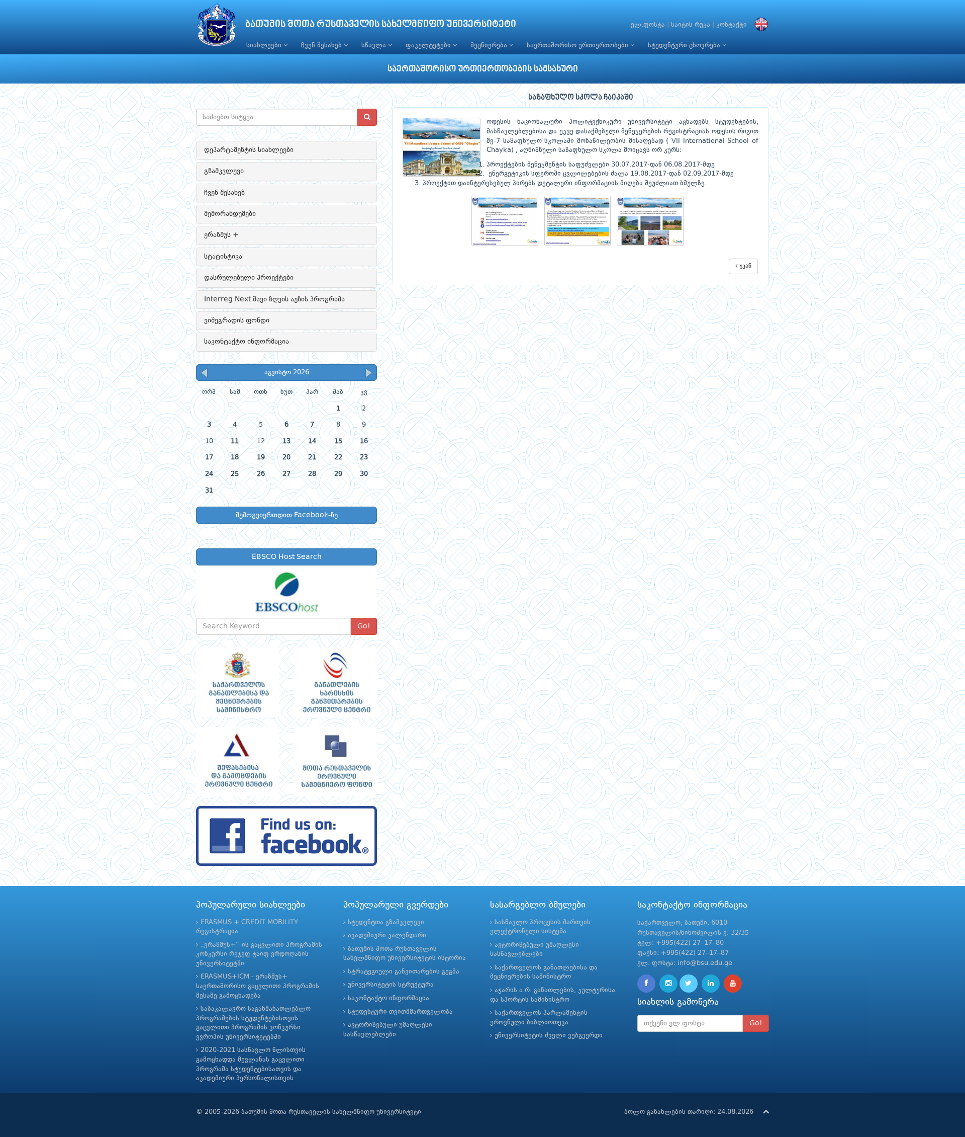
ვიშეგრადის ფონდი (236, 320)
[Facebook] (646, 983)
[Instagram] (668, 983)
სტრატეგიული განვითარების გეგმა (403, 971)
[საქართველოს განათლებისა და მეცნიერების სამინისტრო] (237, 682)
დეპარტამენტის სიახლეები (249, 149)
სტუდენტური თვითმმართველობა (400, 1012)
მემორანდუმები (230, 213)
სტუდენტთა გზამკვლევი (386, 922)
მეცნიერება (489, 45)
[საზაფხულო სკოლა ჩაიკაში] (507, 221)
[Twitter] (689, 983)
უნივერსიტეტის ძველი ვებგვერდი (549, 1035)
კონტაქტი (731, 25)
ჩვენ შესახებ (322, 45)
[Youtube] (733, 983)
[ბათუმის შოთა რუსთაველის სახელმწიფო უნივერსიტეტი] (216, 27)
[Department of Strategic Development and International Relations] (286, 836)
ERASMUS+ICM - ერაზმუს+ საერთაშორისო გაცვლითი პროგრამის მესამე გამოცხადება (257, 986)
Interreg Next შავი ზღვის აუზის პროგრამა (274, 299)
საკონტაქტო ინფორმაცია (246, 341)
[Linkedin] (711, 983)
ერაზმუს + (221, 234)
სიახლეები (264, 45)
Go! (363, 626)
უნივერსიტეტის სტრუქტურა (391, 985)
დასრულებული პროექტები (249, 277)
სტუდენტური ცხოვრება (685, 45)
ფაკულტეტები (429, 45)
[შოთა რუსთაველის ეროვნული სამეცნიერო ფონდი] (335, 761)
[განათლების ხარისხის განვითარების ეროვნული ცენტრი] (335, 682)
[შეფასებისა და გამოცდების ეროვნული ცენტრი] (237, 761)
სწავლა (374, 45)
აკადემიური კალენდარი (387, 935)
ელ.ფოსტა (648, 25)
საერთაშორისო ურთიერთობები (578, 45)
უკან (744, 266)
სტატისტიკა (223, 256)
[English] (759, 25)
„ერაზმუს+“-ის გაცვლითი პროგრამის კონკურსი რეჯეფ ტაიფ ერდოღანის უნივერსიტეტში (259, 954)
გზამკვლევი (224, 171)
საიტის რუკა (690, 25)
